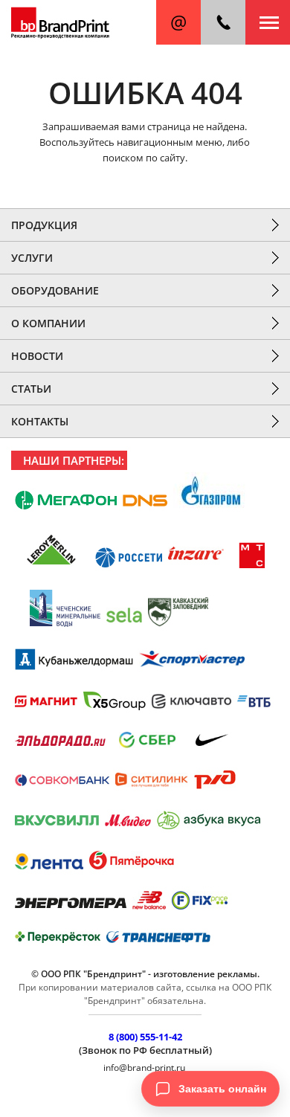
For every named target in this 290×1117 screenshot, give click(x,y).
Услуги (32, 258)
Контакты (39, 421)
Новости (37, 356)
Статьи (31, 389)
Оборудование (55, 290)
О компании (48, 323)
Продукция (44, 225)
